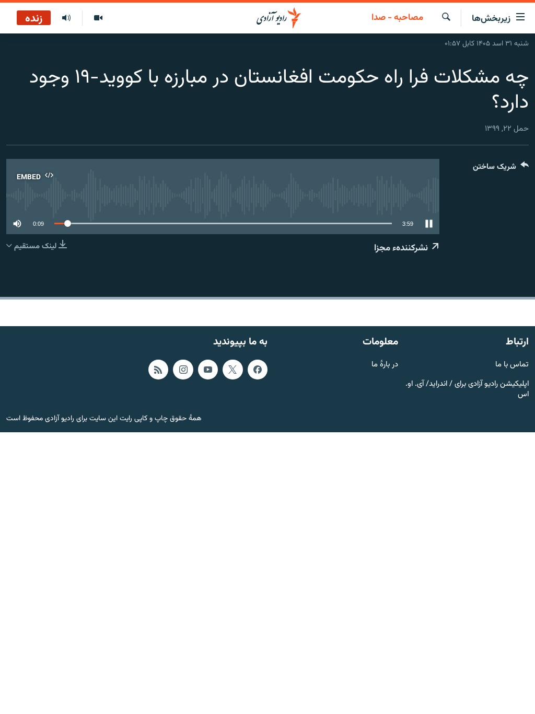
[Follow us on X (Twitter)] (232, 369)
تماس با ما (512, 364)
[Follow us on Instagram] (183, 369)
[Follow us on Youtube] (208, 369)
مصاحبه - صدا (397, 18)
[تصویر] (98, 18)
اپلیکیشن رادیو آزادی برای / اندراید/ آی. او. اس (467, 389)
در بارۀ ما (384, 364)
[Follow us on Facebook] (258, 369)
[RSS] (158, 369)
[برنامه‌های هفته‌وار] (66, 18)
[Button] (501, 169)
